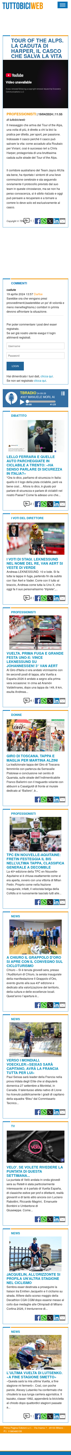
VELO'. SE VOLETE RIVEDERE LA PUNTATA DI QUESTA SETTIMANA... (35, 1171)
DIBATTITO (19, 415)
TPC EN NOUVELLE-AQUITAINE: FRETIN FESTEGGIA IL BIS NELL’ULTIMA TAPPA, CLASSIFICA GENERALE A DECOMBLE (35, 861)
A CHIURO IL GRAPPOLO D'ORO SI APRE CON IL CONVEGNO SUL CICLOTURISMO (35, 961)
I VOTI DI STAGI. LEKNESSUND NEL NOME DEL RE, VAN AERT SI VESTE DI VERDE (35, 563)
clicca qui (47, 376)
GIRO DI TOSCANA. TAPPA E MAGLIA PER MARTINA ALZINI (32, 757)
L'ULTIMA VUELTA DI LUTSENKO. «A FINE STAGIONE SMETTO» (34, 1374)
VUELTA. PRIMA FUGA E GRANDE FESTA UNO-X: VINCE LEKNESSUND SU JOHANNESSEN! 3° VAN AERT (35, 659)
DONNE (16, 715)
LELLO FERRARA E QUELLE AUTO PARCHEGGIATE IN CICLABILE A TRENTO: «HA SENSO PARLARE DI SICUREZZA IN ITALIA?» (34, 465)
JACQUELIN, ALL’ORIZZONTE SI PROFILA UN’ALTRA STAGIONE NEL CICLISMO (33, 1278)
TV (13, 1126)
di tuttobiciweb (16, 120)
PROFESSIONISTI (21, 113)
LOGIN (15, 366)
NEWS (15, 916)
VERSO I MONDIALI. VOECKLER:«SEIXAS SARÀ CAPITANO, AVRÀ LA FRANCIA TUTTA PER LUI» (32, 1066)
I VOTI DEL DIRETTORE (27, 518)
